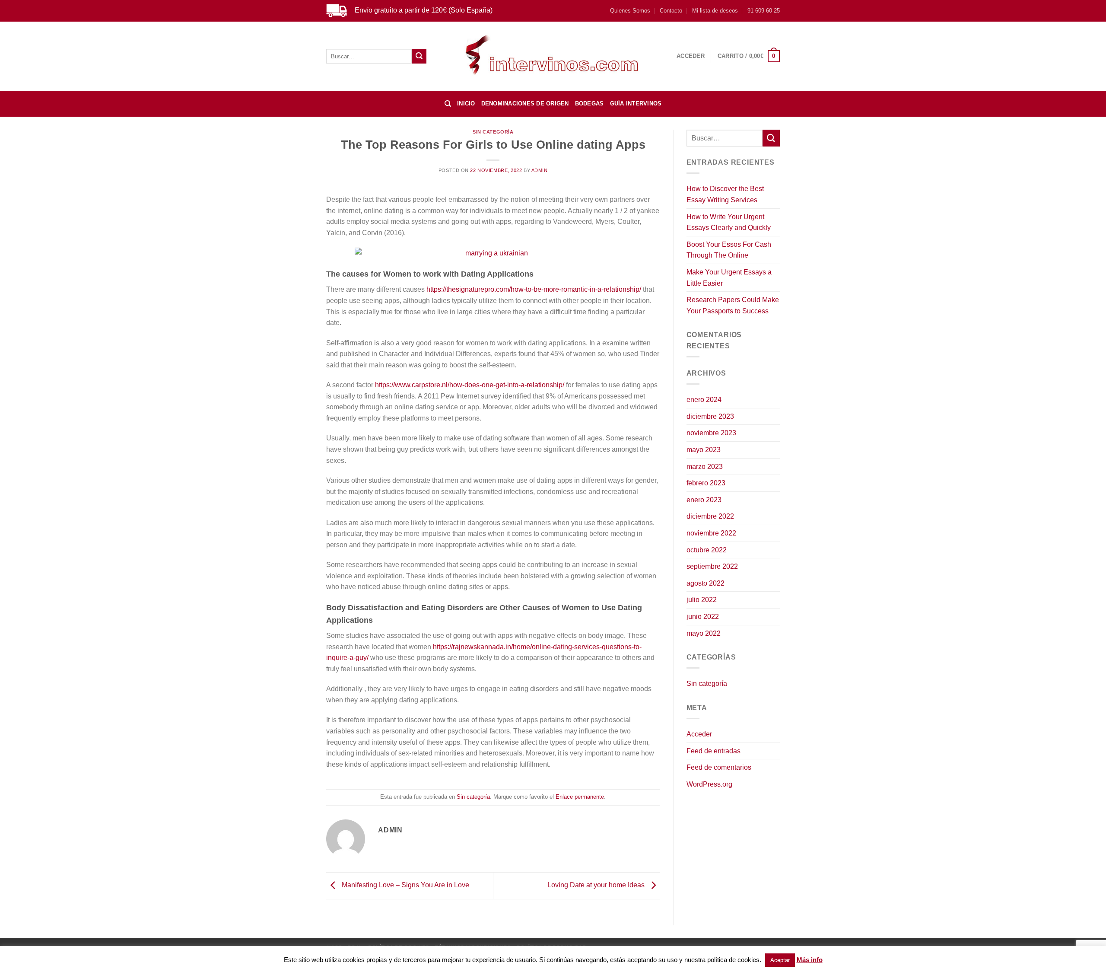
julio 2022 (701, 599)
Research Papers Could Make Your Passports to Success (732, 305)
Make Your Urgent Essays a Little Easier (729, 277)
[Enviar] (419, 56)
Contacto (671, 10)
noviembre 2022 (711, 533)
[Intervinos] (553, 56)
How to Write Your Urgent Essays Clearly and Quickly (728, 222)
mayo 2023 (703, 449)
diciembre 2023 (710, 416)
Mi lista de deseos (715, 10)
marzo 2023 (704, 466)
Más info (810, 959)
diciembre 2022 (710, 516)
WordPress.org (709, 784)
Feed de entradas (713, 751)
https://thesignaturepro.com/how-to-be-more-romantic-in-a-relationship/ (533, 289)
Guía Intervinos (636, 103)
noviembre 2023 (711, 433)
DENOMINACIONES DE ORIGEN (525, 103)
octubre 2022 (706, 550)
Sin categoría (493, 131)
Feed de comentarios (718, 767)
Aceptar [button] (780, 960)
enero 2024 (703, 399)
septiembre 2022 (712, 566)
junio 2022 (702, 616)
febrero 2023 (705, 483)
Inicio (466, 103)
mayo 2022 (703, 633)
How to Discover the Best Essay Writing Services (725, 194)
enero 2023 (703, 500)
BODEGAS (589, 103)
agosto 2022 (705, 583)
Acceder (699, 734)
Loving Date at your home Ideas (596, 885)
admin (539, 170)
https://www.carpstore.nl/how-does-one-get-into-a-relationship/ (469, 385)
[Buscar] (448, 104)
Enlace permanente (580, 797)
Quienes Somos (630, 10)
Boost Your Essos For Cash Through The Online (728, 250)
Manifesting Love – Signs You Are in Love (404, 885)
